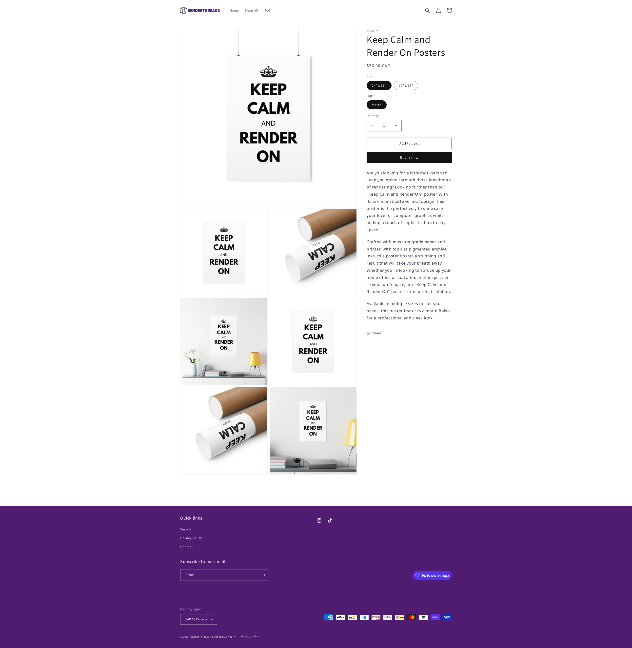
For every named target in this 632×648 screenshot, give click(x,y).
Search (185, 529)
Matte (376, 105)
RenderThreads (200, 636)
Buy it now (409, 157)
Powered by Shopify (223, 636)
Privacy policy (250, 636)
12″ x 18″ (406, 85)
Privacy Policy (191, 538)
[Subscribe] (263, 575)
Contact (186, 546)
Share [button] (376, 333)
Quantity (373, 116)
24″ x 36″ (379, 85)
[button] (427, 10)
